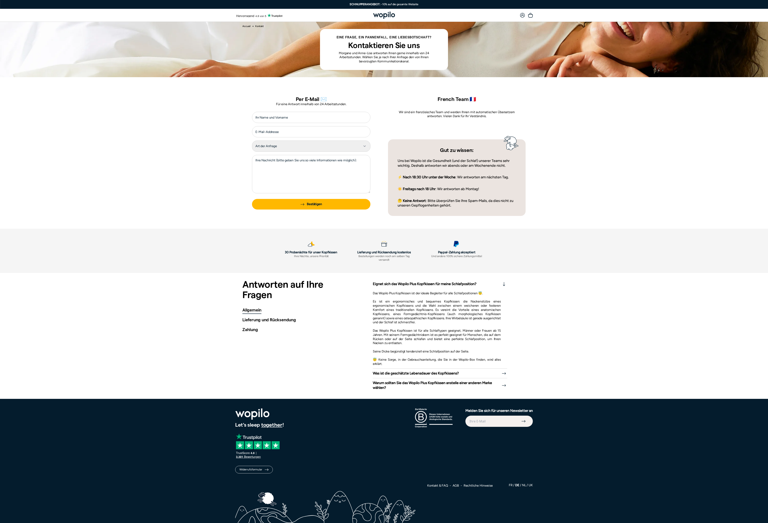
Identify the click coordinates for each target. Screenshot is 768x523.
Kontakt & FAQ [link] (438, 485)
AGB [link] (456, 485)
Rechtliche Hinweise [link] (478, 485)
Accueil (246, 26)
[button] (251, 310)
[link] (522, 15)
